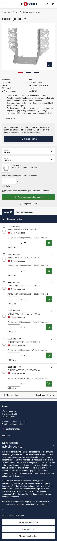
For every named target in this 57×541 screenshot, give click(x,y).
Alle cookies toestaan (28, 536)
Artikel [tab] (8, 212)
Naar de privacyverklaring (13, 515)
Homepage (6, 12)
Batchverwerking (43, 395)
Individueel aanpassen (28, 522)
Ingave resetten (30, 203)
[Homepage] (29, 4)
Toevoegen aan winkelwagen (30, 197)
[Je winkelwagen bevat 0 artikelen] (52, 4)
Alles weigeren (28, 529)
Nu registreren (30, 139)
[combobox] (29, 152)
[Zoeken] (47, 4)
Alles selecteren (12, 395)
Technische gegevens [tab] (24, 212)
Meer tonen (11, 118)
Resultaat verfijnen (15, 219)
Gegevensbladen (18, 233)
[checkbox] (4, 226)
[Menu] (4, 4)
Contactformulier (13, 429)
